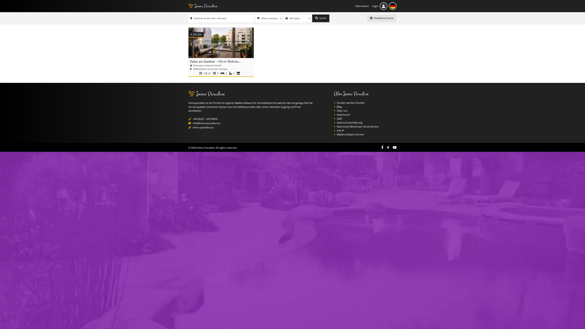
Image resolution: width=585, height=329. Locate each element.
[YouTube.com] (395, 147)
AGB (339, 118)
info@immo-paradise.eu (206, 123)
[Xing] (388, 147)
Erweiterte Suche (383, 18)
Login (375, 6)
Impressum (343, 114)
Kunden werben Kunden (350, 102)
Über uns (341, 110)
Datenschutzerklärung (349, 122)
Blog (339, 106)
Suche (322, 18)
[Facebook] (382, 147)
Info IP (340, 130)
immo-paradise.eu (203, 127)
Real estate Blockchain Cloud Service (357, 126)
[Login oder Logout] (383, 6)
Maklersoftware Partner (350, 134)
